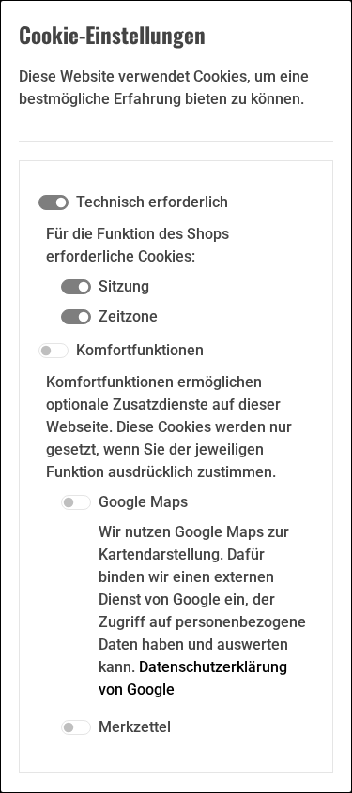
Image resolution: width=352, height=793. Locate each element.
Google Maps (143, 502)
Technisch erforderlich (152, 202)
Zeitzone (128, 316)
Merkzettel (135, 727)
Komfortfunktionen (140, 350)
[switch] (53, 350)
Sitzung (124, 286)
